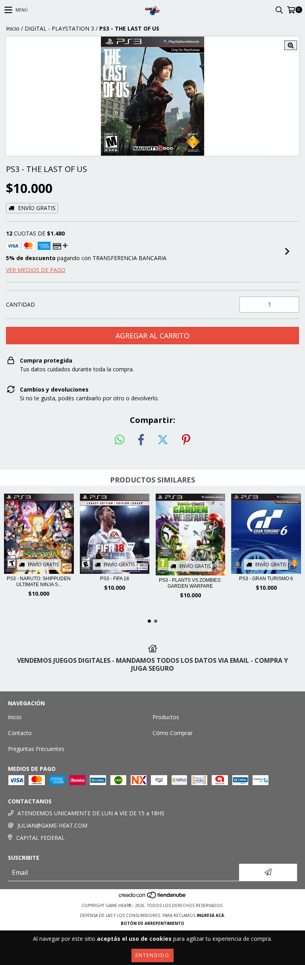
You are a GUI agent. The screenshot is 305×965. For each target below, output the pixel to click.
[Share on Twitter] (162, 440)
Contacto (20, 733)
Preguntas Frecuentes (36, 749)
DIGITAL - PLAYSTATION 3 (59, 28)
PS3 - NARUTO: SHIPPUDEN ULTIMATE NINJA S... (39, 581)
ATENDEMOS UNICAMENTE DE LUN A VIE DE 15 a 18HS (90, 813)
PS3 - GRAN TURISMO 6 (266, 578)
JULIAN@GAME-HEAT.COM (52, 825)
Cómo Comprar (172, 733)
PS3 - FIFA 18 (114, 578)
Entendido (152, 955)
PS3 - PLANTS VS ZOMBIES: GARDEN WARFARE (190, 583)
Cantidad (20, 304)
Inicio (12, 28)
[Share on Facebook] (141, 440)
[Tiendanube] (152, 897)
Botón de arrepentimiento (152, 923)
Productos (165, 717)
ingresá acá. (211, 915)
